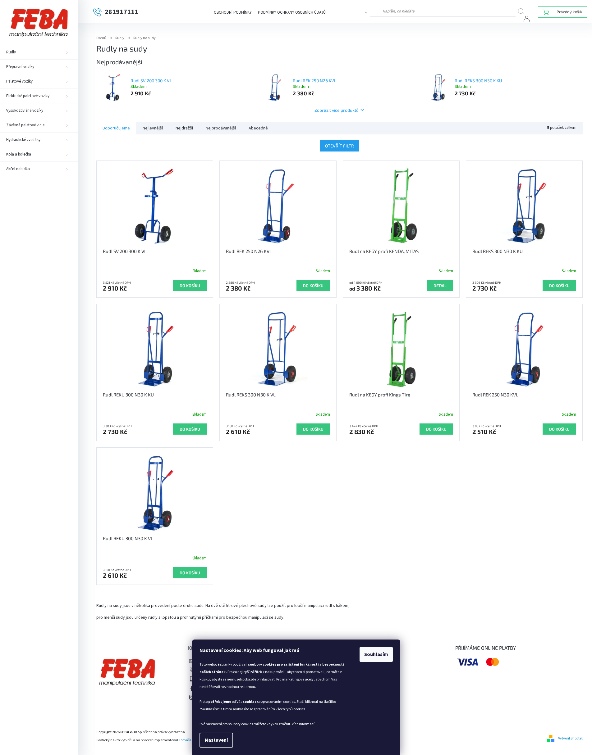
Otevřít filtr (339, 145)
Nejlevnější (153, 128)
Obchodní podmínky (233, 12)
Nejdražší (184, 128)
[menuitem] (39, 52)
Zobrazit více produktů (336, 110)
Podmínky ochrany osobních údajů (292, 12)
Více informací (303, 724)
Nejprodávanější (221, 128)
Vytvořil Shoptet (570, 738)
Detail (440, 285)
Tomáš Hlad (188, 740)
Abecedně (258, 128)
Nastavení (216, 740)
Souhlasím (376, 654)
